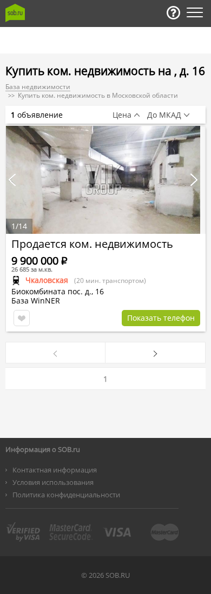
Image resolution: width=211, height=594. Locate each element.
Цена (122, 115)
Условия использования (53, 482)
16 (99, 291)
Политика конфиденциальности (66, 495)
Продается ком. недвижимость (92, 243)
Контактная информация (54, 470)
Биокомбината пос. (47, 291)
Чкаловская (46, 280)
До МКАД (164, 115)
